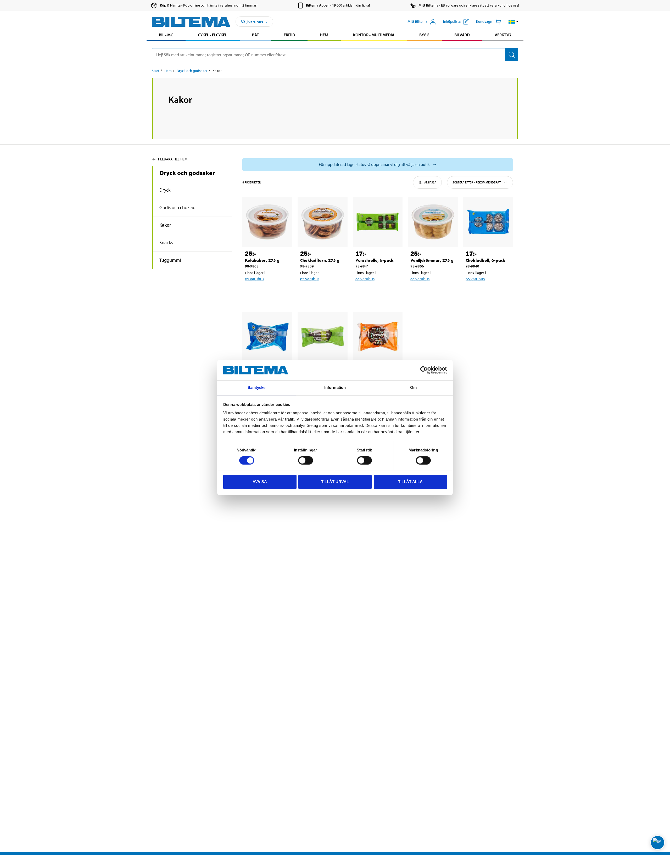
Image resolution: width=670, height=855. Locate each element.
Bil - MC (166, 34)
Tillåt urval (335, 481)
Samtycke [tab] (257, 387)
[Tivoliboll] (378, 337)
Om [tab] (413, 387)
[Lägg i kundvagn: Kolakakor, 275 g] (266, 292)
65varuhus (254, 278)
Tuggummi (170, 260)
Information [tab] (335, 387)
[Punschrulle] (323, 337)
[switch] (305, 460)
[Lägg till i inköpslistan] (251, 292)
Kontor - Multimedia (373, 34)
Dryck (164, 190)
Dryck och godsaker (192, 70)
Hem (324, 34)
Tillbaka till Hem (172, 159)
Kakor (165, 225)
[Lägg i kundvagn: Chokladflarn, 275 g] (321, 292)
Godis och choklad (177, 207)
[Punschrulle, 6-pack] (378, 222)
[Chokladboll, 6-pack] (488, 222)
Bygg (424, 34)
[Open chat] (657, 842)
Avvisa (260, 481)
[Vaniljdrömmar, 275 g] (433, 222)
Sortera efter (477, 182)
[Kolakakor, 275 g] (267, 222)
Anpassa (430, 182)
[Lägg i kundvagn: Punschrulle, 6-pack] (377, 292)
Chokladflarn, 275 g (319, 260)
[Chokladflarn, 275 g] (323, 222)
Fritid (289, 34)
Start (155, 70)
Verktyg (503, 34)
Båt (255, 34)
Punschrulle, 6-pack (374, 260)
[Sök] (511, 54)
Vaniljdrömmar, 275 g (432, 260)
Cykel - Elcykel (212, 34)
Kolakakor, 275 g (262, 260)
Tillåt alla (410, 481)
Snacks (166, 242)
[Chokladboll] (267, 337)
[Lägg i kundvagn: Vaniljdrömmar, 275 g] (432, 292)
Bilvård (462, 34)
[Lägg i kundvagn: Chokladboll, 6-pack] (487, 292)
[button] (513, 21)
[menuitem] (166, 35)
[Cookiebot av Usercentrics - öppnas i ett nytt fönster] (424, 370)
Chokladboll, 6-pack (485, 260)
